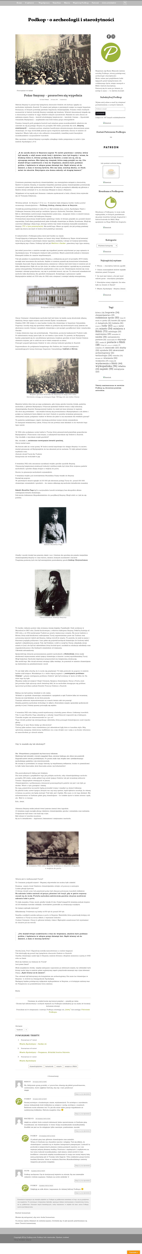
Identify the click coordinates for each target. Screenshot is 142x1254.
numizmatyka (112, 340)
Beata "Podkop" (45, 99)
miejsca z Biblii (71, 1066)
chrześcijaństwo (36, 1066)
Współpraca (44, 3)
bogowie (112, 312)
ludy (107, 325)
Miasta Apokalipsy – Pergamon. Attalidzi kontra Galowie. (45, 1052)
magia (115, 326)
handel (115, 320)
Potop (104, 345)
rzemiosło (112, 347)
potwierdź (100, 113)
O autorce (29, 3)
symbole (106, 350)
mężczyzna (103, 334)
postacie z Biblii (110, 343)
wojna (112, 361)
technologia (103, 355)
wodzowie (102, 361)
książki (98, 326)
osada (102, 342)
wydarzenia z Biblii (108, 363)
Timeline (57, 3)
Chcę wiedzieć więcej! (22, 1240)
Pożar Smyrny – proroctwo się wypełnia (53, 95)
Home (19, 3)
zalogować (28, 1217)
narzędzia (116, 334)
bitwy (100, 313)
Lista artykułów (109, 3)
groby (106, 320)
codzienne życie (107, 317)
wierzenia (110, 358)
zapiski (106, 369)
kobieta (117, 323)
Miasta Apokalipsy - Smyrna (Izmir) (111, 289)
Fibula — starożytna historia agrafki (111, 266)
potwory (110, 345)
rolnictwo (99, 348)
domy (122, 318)
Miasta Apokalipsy (28, 1061)
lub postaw (105, 163)
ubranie (99, 358)
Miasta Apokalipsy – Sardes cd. (33, 1044)
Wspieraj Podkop (81, 3)
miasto (59, 1066)
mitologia (114, 331)
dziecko (98, 320)
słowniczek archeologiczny (109, 351)
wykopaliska (106, 366)
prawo (117, 345)
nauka (101, 336)
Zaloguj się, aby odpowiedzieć (82, 1094)
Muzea (67, 3)
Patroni (95, 3)
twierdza (118, 356)
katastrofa (49, 1066)
